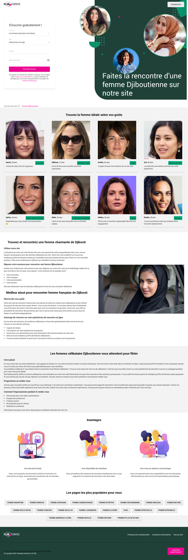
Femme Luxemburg (87, 510)
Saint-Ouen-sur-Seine (34, 218)
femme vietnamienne (130, 502)
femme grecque (153, 502)
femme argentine (15, 502)
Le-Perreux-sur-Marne (81, 218)
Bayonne (178, 218)
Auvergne (39, 163)
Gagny (133, 163)
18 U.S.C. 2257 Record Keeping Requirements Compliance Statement (27, 551)
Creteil (133, 218)
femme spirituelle (143, 510)
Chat (126, 510)
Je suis (11, 30)
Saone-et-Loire (84, 163)
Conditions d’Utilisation (29, 81)
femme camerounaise (82, 502)
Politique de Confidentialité (23, 77)
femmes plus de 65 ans (128, 518)
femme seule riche (22, 510)
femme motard (104, 518)
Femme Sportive (106, 502)
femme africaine (58, 502)
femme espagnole (166, 510)
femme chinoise (44, 510)
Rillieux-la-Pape (175, 163)
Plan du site (178, 534)
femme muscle (84, 518)
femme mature (174, 502)
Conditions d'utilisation (161, 534)
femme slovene (110, 510)
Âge (10, 39)
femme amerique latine (60, 518)
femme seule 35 (65, 510)
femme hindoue (37, 502)
